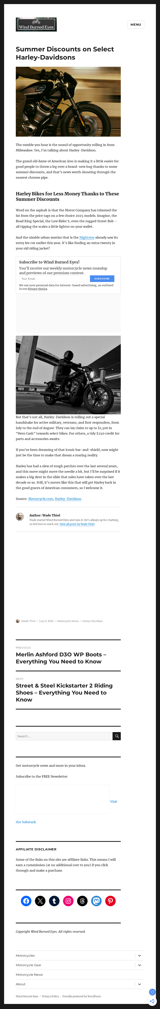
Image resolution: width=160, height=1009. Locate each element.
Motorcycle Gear (28, 965)
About (21, 984)
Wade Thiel (28, 621)
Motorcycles (25, 955)
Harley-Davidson (68, 499)
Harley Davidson (92, 621)
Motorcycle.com (40, 499)
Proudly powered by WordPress (81, 996)
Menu (136, 24)
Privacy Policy (50, 996)
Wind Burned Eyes (27, 996)
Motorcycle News (67, 621)
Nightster (86, 237)
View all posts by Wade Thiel (77, 524)
